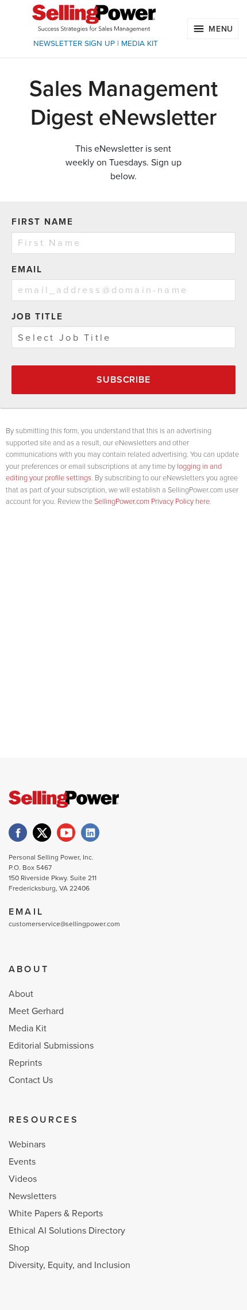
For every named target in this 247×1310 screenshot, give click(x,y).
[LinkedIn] (90, 832)
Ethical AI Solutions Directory (67, 1230)
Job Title (37, 316)
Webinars (27, 1144)
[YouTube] (66, 832)
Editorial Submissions (51, 1045)
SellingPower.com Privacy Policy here (152, 501)
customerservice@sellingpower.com (64, 924)
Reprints (25, 1063)
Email (27, 269)
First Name (42, 222)
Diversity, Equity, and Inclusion (69, 1265)
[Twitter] (42, 832)
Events (22, 1162)
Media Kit (28, 1028)
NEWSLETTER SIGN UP (74, 43)
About (21, 994)
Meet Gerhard (36, 1011)
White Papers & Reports (56, 1213)
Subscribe (123, 380)
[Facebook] (18, 832)
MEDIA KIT (139, 43)
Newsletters (32, 1196)
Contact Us (31, 1080)
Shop (19, 1248)
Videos (23, 1179)
